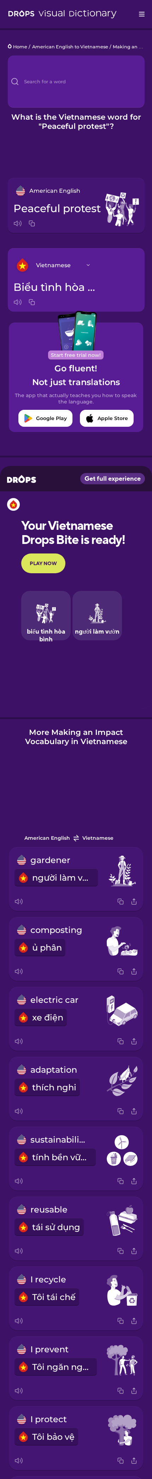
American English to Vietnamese (70, 46)
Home (20, 46)
